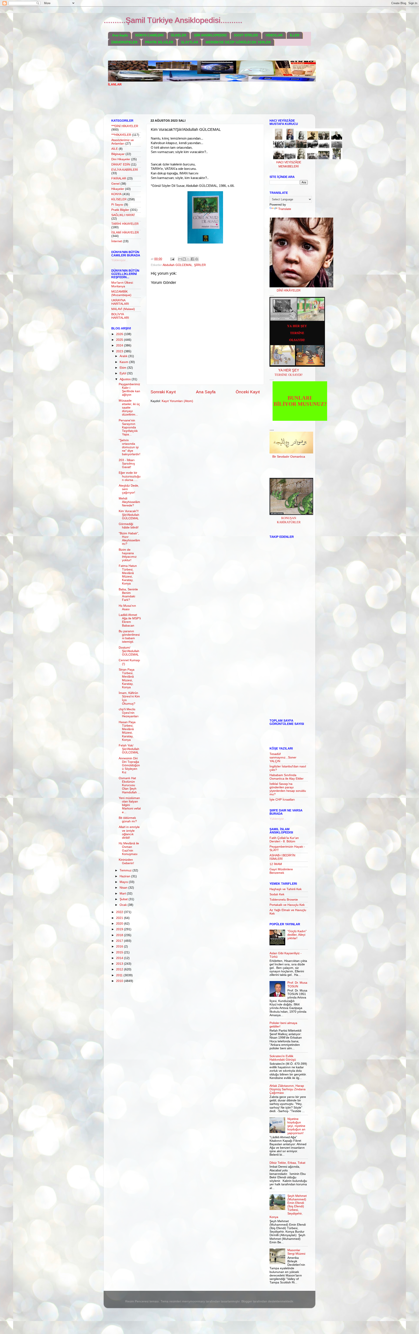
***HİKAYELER (121, 134)
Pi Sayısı (117, 204)
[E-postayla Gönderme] (172, 259)
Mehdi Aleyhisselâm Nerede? (129, 502)
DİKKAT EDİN (120, 164)
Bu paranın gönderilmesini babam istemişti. (129, 637)
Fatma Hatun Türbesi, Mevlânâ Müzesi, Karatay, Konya (128, 574)
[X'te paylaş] (188, 259)
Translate (284, 209)
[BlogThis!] (184, 259)
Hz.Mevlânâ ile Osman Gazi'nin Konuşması (129, 849)
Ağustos (126, 379)
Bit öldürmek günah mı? (128, 819)
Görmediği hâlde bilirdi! (129, 525)
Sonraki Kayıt (163, 392)
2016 (120, 946)
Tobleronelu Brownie (284, 899)
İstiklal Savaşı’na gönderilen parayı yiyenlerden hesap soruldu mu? (288, 789)
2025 (120, 339)
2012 (120, 969)
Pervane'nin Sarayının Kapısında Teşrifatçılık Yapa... (128, 427)
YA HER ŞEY (288, 370)
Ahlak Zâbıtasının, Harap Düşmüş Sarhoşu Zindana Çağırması (288, 1089)
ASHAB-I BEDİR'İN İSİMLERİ (282, 857)
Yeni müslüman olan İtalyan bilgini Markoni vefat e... (130, 805)
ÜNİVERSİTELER (124, 42)
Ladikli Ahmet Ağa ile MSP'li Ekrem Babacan (130, 620)
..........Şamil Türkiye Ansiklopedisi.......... (173, 20)
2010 (120, 981)
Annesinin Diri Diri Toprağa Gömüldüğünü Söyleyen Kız (129, 765)
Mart (123, 893)
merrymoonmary (193, 1301)
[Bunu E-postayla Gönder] (180, 259)
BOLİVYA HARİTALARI (120, 316)
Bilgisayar (118, 154)
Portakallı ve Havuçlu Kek (287, 904)
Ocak (124, 904)
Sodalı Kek (277, 894)
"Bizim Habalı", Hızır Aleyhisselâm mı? (129, 539)
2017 (120, 940)
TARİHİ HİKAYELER (125, 223)
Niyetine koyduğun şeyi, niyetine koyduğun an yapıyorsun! (296, 1126)
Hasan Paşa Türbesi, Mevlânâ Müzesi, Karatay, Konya (127, 731)
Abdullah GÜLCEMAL (177, 265)
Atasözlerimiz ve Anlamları (122, 141)
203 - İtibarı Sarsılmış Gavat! (127, 463)
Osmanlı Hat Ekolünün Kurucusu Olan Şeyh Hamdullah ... (129, 785)
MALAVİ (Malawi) (123, 309)
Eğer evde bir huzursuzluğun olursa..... (130, 476)
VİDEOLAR (274, 35)
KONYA (116, 194)
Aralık (124, 356)
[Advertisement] (187, 103)
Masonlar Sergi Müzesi (296, 1252)
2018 (120, 935)
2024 (120, 345)
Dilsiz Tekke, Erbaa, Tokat (287, 1162)
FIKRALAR (118, 178)
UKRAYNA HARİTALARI (120, 302)
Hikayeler (117, 189)
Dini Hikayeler (120, 159)
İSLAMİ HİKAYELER (125, 232)
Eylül (123, 373)
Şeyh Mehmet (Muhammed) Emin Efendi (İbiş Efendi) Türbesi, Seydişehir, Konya (288, 1206)
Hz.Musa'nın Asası (127, 607)
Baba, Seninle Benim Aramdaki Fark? (128, 595)
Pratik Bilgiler (120, 209)
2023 (120, 351)
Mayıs (124, 882)
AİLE (114, 148)
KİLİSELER (119, 199)
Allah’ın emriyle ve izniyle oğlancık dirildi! (129, 832)
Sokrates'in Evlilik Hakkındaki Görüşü (283, 1058)
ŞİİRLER (200, 265)
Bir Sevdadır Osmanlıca (288, 456)
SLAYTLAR (189, 42)
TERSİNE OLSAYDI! (289, 375)
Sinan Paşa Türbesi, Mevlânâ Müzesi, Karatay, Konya (126, 678)
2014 (120, 958)
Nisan (124, 887)
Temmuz (126, 870)
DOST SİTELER (246, 35)
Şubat (124, 899)
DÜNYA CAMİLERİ (149, 35)
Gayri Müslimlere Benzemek (281, 871)
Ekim (123, 367)
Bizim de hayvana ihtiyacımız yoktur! (128, 555)
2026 (120, 334)
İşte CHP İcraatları (282, 799)
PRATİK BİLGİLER (159, 42)
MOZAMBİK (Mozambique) (121, 293)
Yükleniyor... (119, 260)
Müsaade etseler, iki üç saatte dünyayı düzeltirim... (129, 407)
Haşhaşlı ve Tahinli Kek (286, 889)
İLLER (294, 35)
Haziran (125, 876)
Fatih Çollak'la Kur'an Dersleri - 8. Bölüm (284, 839)
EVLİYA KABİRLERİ (124, 169)
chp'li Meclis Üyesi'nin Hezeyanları (129, 713)
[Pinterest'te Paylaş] (196, 259)
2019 (120, 929)
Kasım (124, 362)
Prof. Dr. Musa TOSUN (297, 984)
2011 (120, 975)
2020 (120, 923)
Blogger (246, 1301)
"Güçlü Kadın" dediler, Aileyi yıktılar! (297, 935)
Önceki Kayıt (248, 392)
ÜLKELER (178, 35)
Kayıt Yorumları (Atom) (177, 401)
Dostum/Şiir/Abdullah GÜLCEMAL (129, 651)
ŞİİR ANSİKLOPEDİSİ (210, 35)
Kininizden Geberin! (126, 861)
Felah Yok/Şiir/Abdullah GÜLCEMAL (129, 749)
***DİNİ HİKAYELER (124, 126)
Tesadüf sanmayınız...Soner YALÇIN (283, 757)
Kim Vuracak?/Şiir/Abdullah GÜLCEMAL (129, 514)
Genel (115, 183)
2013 (120, 963)
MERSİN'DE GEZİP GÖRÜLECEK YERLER (238, 42)
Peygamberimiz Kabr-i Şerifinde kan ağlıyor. (129, 390)
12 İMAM (276, 864)
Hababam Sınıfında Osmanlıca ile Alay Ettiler (287, 776)
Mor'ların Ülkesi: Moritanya (122, 284)
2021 (120, 918)
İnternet (116, 241)
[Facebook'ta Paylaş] (192, 259)
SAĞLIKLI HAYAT (123, 215)
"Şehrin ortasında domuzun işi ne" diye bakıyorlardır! (129, 447)
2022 (120, 912)
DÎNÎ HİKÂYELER (289, 290)
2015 (120, 952)
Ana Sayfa (120, 35)
